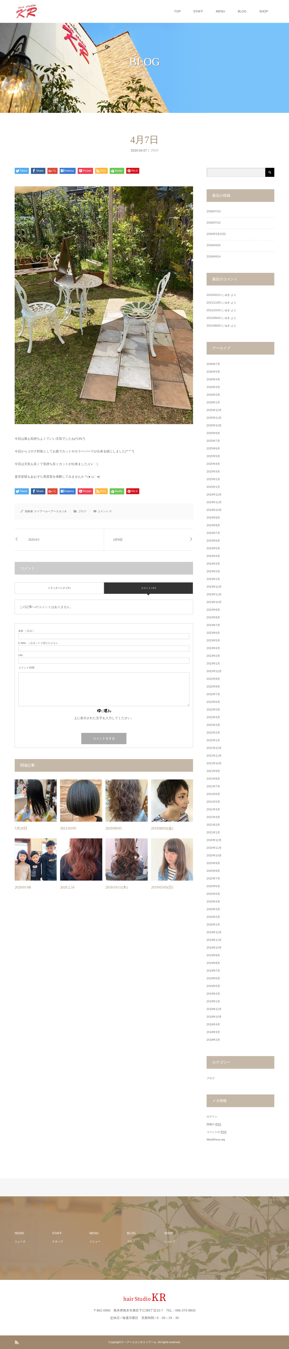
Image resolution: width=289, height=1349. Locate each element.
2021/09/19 (214, 318)
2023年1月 (213, 663)
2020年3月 (213, 909)
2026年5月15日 (216, 234)
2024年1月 (213, 579)
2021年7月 (213, 786)
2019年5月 (213, 986)
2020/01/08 (23, 887)
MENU (220, 11)
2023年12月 (214, 586)
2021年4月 (213, 809)
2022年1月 (213, 740)
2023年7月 (213, 625)
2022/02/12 (214, 295)
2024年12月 (214, 494)
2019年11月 (214, 940)
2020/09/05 (113, 828)
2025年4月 (213, 463)
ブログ (154, 150)
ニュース (20, 1241)
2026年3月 (213, 387)
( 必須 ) (26, 631)
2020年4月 (213, 901)
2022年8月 (213, 686)
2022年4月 (213, 717)
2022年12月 (214, 671)
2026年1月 (213, 402)
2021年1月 (213, 832)
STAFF (198, 11)
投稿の (214, 1124)
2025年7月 (213, 440)
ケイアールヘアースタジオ (50, 511)
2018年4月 (213, 1024)
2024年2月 (213, 571)
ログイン (212, 1116)
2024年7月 (213, 533)
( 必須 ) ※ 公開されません (38, 643)
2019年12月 (214, 932)
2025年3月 (213, 471)
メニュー (94, 1241)
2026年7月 (213, 364)
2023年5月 (213, 640)
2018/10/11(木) (116, 887)
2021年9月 (213, 771)
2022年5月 (213, 709)
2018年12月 (214, 1009)
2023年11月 (214, 594)
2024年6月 (213, 540)
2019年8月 (213, 963)
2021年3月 (213, 817)
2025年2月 (213, 479)
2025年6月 (213, 448)
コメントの (216, 1132)
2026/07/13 (214, 211)
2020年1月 (213, 924)
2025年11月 (214, 417)
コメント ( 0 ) (148, 588)
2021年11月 (214, 755)
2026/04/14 (214, 256)
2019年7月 (213, 970)
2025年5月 (213, 456)
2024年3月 (213, 563)
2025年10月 (214, 425)
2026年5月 (213, 371)
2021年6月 (213, 794)
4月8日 (118, 539)
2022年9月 (213, 678)
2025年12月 (214, 410)
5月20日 (21, 828)
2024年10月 (214, 510)
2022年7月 (213, 694)
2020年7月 (213, 878)
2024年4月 (213, 556)
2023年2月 (213, 655)
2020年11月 (214, 847)
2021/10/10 (214, 310)
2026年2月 (213, 394)
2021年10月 (214, 763)
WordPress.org (216, 1139)
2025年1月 (213, 487)
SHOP (263, 11)
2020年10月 (214, 855)
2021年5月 (213, 801)
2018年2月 (213, 1039)
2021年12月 (214, 748)
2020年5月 (213, 893)
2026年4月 (213, 379)
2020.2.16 (67, 887)
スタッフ (57, 1241)
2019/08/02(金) (162, 828)
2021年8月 (213, 778)
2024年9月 (213, 517)
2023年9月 (213, 609)
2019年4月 (213, 993)
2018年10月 (214, 1016)
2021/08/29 (214, 325)
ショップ (169, 1241)
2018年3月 (213, 1032)
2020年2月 (213, 917)
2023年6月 (213, 632)
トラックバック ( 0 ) (59, 588)
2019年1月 (213, 1001)
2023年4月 (213, 648)
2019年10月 (214, 947)
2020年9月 (213, 863)
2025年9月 (213, 433)
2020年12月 (214, 840)
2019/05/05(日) (162, 887)
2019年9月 (213, 955)
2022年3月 (213, 725)
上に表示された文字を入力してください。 (104, 718)
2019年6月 (213, 978)
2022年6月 (213, 702)
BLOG (242, 11)
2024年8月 (213, 525)
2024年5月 (213, 548)
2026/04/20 (214, 245)
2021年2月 (213, 824)
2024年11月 (214, 502)
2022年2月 (213, 732)
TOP (177, 11)
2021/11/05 (214, 302)
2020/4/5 (34, 539)
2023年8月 (213, 617)
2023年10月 (214, 602)
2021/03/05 (68, 828)
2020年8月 (213, 870)
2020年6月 (213, 886)
